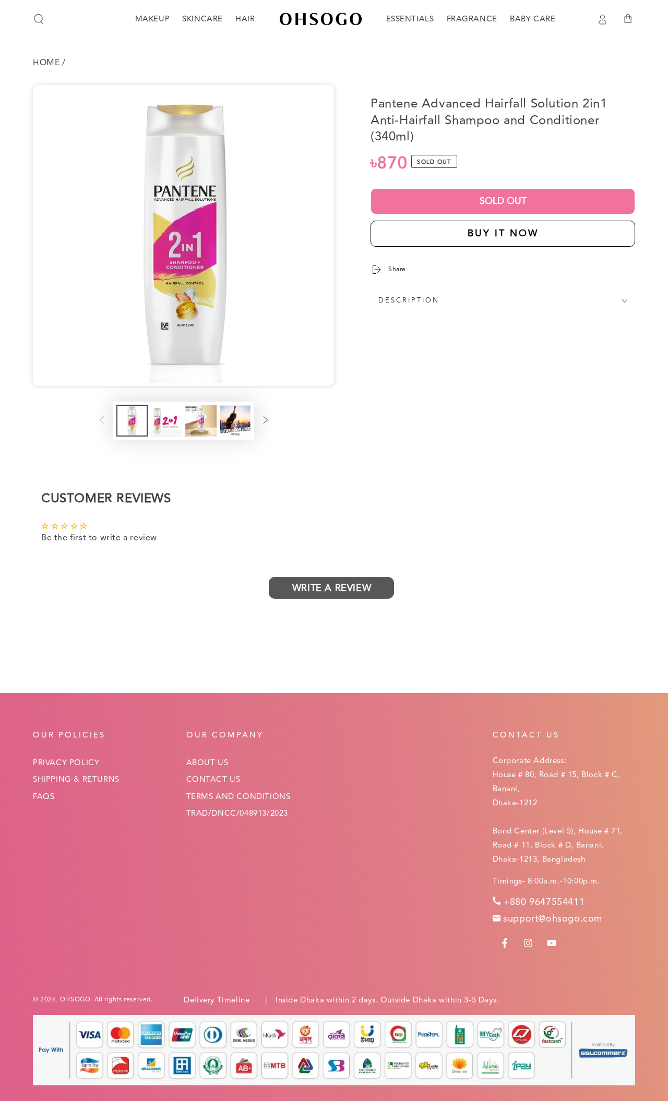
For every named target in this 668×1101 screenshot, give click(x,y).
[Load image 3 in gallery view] (201, 421)
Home (46, 62)
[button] (38, 19)
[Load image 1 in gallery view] (132, 421)
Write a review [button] (331, 587)
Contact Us (213, 779)
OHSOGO (75, 1000)
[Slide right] (265, 420)
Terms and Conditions (238, 797)
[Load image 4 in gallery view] (235, 421)
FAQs (43, 797)
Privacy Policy (66, 763)
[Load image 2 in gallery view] (166, 421)
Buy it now (503, 233)
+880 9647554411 (543, 901)
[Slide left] (101, 420)
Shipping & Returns (76, 779)
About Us (207, 763)
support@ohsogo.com (552, 918)
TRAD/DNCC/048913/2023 (237, 813)
